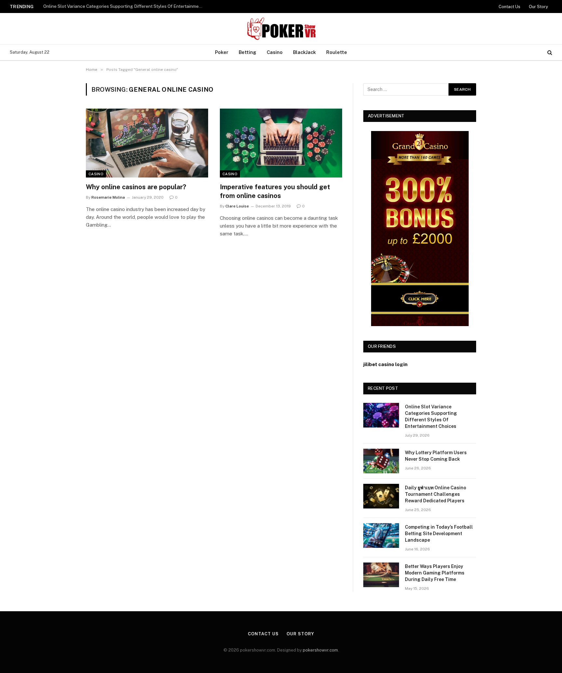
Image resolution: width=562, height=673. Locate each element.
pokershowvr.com (320, 650)
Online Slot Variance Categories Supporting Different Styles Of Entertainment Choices (124, 6)
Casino (275, 52)
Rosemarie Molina (108, 197)
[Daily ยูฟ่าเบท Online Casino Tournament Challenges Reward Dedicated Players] (381, 496)
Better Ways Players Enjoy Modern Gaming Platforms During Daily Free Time (434, 573)
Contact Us (509, 6)
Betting (247, 52)
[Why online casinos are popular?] (147, 143)
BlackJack (304, 52)
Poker (221, 52)
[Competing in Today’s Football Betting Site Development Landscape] (381, 535)
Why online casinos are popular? (136, 187)
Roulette (336, 52)
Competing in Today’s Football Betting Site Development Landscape (439, 533)
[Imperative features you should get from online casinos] (281, 143)
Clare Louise (237, 206)
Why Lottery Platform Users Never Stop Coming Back (436, 456)
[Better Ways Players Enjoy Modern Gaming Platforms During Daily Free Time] (381, 574)
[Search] (549, 52)
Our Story (538, 6)
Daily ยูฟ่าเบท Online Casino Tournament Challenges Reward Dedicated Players (435, 494)
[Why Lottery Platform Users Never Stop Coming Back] (381, 461)
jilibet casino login (385, 364)
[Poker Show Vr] (281, 28)
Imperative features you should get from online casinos (275, 191)
